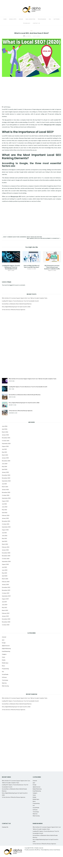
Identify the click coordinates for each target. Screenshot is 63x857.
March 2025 (5, 455)
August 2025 (5, 446)
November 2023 (6, 478)
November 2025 (6, 437)
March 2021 (5, 544)
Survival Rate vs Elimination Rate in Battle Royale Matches (17, 303)
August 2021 (5, 529)
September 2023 (6, 481)
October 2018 (5, 624)
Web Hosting (5, 686)
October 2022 (5, 495)
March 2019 (5, 610)
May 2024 (4, 466)
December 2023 (6, 475)
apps (3, 640)
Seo (50, 19)
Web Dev (4, 683)
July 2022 (4, 504)
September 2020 (6, 561)
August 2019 (5, 599)
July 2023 (4, 483)
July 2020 (4, 567)
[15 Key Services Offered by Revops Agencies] (4, 412)
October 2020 (5, 558)
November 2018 (6, 622)
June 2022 (4, 506)
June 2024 (4, 463)
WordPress (37, 849)
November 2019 (6, 590)
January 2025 (5, 458)
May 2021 (4, 538)
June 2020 (4, 570)
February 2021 (5, 547)
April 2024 (4, 469)
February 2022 (5, 515)
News (3, 665)
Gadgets (4, 654)
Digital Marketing (6, 648)
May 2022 (4, 509)
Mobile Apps (12, 19)
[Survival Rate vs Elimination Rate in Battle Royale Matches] (4, 396)
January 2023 (5, 489)
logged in (11, 285)
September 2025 (6, 443)
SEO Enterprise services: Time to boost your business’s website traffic (52, 267)
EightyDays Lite (48, 849)
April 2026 (4, 429)
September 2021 (6, 527)
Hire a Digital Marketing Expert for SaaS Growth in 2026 (16, 306)
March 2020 (5, 578)
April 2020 (4, 576)
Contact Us (36, 23)
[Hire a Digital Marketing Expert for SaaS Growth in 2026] (4, 404)
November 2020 (6, 555)
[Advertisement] (31, 91)
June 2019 (4, 604)
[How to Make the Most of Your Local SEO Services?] (31, 256)
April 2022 (4, 512)
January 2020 (5, 584)
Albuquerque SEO (15, 196)
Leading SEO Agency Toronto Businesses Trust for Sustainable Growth (11, 267)
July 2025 (4, 449)
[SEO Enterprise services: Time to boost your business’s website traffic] (52, 256)
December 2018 (6, 619)
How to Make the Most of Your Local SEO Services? (31, 266)
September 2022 (6, 498)
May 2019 (4, 607)
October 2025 (5, 440)
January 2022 (5, 518)
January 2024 (5, 472)
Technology (26, 23)
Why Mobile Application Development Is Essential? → (44, 238)
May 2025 (4, 452)
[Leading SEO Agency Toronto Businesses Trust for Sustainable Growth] (11, 256)
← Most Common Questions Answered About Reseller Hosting (22, 237)
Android (4, 637)
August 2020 (5, 564)
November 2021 (6, 521)
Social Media (5, 674)
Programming (42, 19)
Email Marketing (30, 19)
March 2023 (5, 486)
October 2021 (5, 524)
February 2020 (5, 581)
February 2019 (5, 613)
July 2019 (4, 601)
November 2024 (6, 460)
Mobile (3, 660)
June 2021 (4, 535)
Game (3, 657)
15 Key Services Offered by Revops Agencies (13, 309)
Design (21, 19)
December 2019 (6, 587)
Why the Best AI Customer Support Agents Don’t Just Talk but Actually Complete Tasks (24, 298)
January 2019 (5, 616)
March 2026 (5, 432)
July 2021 (4, 532)
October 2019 (5, 593)
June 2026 (4, 426)
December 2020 (6, 552)
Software (56, 19)
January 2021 (5, 550)
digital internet (6, 645)
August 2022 (5, 501)
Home (5, 19)
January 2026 (5, 435)
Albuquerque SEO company (52, 124)
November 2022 (6, 492)
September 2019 (6, 596)
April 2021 (4, 541)
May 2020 (4, 573)
